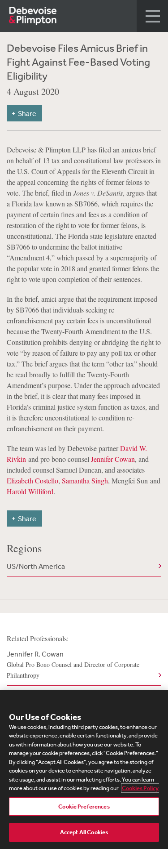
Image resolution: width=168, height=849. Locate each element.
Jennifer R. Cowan (73, 664)
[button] (152, 16)
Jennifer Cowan (113, 459)
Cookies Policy (140, 788)
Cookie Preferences (83, 806)
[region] (84, 769)
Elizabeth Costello (32, 480)
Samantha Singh (85, 480)
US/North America (36, 566)
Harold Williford (30, 491)
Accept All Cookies (84, 832)
